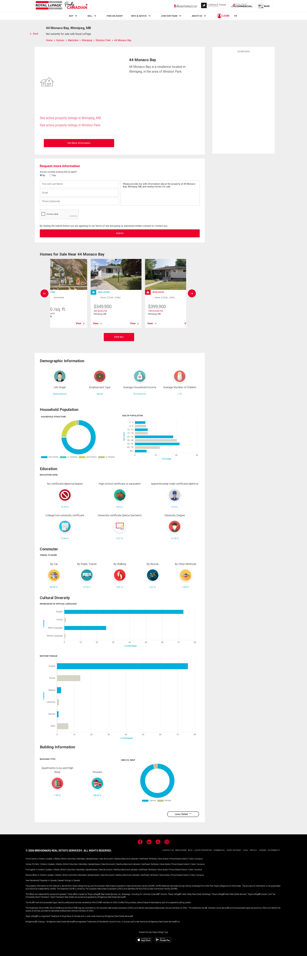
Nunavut (199, 859)
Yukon (191, 859)
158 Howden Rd (155, 311)
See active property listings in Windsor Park (70, 125)
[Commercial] (242, 6)
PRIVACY (253, 850)
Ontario (42, 859)
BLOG (190, 850)
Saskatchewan (92, 859)
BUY (71, 16)
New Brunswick (106, 859)
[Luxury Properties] (214, 6)
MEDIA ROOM (180, 850)
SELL (89, 16)
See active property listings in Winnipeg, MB (70, 118)
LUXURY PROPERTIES (203, 850)
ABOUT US (197, 16)
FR (235, 16)
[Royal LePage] (61, 6)
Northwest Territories (148, 859)
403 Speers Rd (100, 311)
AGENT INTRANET (234, 850)
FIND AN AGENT (115, 16)
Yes (54, 175)
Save (95, 323)
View (78, 323)
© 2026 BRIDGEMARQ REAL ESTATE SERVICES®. (54, 850)
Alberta (57, 859)
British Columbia (68, 859)
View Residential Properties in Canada (41, 880)
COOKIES (262, 850)
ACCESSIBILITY (274, 850)
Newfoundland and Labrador (126, 859)
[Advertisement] (244, 103)
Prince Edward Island (178, 859)
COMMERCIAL (219, 850)
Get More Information (78, 143)
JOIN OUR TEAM (169, 16)
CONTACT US (168, 850)
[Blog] (264, 6)
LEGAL (245, 850)
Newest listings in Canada (69, 880)
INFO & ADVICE (139, 16)
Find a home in (32, 859)
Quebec (49, 859)
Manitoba (81, 859)
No (43, 175)
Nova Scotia (163, 859)
